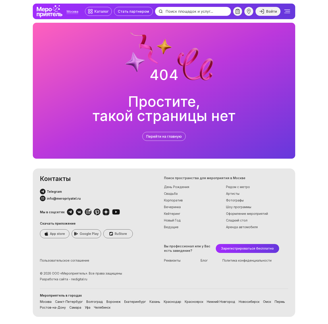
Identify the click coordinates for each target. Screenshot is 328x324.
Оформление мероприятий (247, 213)
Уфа (87, 307)
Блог (204, 260)
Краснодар (172, 301)
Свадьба (171, 193)
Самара (75, 307)
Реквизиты (172, 260)
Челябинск (102, 307)
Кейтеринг (172, 213)
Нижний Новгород (221, 301)
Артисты (232, 193)
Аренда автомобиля (242, 227)
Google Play (89, 234)
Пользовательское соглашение (64, 260)
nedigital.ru (79, 279)
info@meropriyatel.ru (64, 198)
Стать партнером (133, 11)
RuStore (121, 234)
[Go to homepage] (50, 11)
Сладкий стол (236, 220)
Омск (267, 301)
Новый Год (172, 220)
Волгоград (94, 301)
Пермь (280, 301)
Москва (72, 11)
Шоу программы (238, 207)
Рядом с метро (238, 187)
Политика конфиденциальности (247, 260)
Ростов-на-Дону (53, 307)
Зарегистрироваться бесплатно (247, 248)
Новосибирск (249, 301)
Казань (154, 301)
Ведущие (171, 227)
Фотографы (235, 200)
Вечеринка (172, 207)
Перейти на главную (164, 136)
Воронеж (113, 301)
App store (57, 234)
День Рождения (176, 187)
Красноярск (194, 301)
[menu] (287, 11)
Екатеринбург (135, 301)
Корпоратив (173, 200)
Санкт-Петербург (69, 301)
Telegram (54, 191)
